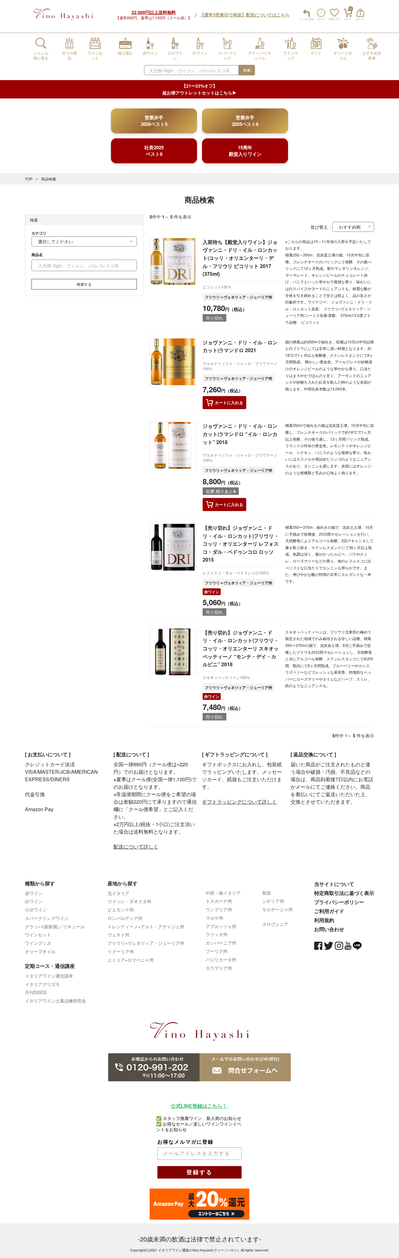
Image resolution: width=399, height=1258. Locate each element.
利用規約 (324, 920)
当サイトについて (334, 883)
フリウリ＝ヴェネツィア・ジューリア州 (238, 297)
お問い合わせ (329, 929)
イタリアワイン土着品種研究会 (55, 1000)
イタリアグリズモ (42, 984)
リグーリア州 (121, 951)
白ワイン (33, 901)
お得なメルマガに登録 (185, 1142)
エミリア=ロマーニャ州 (131, 960)
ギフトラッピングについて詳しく (239, 801)
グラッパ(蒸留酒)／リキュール (55, 926)
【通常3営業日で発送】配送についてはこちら (245, 14)
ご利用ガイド (329, 911)
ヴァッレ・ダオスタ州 (129, 901)
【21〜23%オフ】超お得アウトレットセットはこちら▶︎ (199, 89)
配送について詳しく (135, 846)
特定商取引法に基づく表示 (344, 893)
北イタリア (118, 893)
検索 (247, 70)
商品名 (37, 254)
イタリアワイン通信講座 (49, 976)
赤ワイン (211, 592)
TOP (28, 178)
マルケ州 (214, 918)
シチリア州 (273, 901)
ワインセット (38, 934)
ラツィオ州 (217, 934)
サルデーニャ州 (277, 909)
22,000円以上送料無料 (154, 12)
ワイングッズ (38, 943)
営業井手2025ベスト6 (245, 120)
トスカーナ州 (219, 901)
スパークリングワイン (47, 918)
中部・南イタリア (223, 893)
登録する (199, 1172)
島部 (266, 893)
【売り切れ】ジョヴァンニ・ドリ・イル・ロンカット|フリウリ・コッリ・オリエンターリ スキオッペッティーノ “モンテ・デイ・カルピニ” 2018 (241, 648)
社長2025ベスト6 (154, 150)
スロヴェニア (275, 924)
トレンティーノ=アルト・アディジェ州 (146, 926)
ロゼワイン (36, 909)
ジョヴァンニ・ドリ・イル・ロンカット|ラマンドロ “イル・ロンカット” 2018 (240, 433)
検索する (84, 284)
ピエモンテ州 (121, 909)
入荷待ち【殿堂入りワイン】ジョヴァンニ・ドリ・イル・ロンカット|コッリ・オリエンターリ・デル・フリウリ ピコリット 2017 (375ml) (240, 257)
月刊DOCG (36, 992)
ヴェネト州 (118, 934)
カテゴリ (38, 233)
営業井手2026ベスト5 (154, 120)
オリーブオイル (40, 951)
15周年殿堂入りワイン (245, 150)
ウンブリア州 (219, 909)
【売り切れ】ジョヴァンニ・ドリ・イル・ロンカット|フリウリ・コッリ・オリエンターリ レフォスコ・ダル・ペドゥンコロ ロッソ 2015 (241, 543)
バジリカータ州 (221, 959)
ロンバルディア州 (125, 918)
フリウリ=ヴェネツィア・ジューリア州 (146, 943)
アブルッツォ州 (221, 926)
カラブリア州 (219, 968)
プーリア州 (217, 951)
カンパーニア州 (221, 943)
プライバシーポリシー (339, 902)
